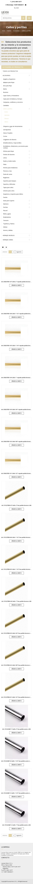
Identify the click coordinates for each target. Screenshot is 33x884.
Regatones (6, 177)
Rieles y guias (7, 214)
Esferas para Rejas (8, 151)
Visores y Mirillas (8, 230)
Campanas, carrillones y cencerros (13, 102)
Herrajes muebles (9, 235)
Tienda (9, 31)
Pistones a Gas (7, 171)
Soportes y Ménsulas (9, 184)
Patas (4, 164)
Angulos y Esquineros (9, 79)
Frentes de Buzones (9, 154)
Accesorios (16, 31)
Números (6, 204)
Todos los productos (10, 71)
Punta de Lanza (7, 174)
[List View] (6, 247)
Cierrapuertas (7, 129)
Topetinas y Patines (8, 224)
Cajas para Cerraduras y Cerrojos (12, 99)
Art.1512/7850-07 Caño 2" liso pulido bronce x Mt (16, 505)
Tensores (6, 220)
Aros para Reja (7, 85)
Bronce (6, 118)
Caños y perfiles (26, 31)
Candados (6, 105)
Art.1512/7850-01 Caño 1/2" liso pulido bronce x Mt (16, 697)
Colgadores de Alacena (9, 139)
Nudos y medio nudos (9, 161)
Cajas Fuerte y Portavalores (11, 95)
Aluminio (6, 115)
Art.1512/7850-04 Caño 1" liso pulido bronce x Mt (16, 601)
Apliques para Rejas (8, 82)
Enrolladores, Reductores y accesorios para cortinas (15, 147)
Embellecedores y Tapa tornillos (12, 143)
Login (17, 8)
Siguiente (18, 252)
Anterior (5, 252)
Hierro (6, 122)
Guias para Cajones (8, 200)
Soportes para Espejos (9, 181)
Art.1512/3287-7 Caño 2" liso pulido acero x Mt (16, 729)
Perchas (5, 207)
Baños (5, 89)
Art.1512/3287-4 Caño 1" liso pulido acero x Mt (16, 825)
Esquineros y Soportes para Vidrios (13, 194)
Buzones (5, 92)
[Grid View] (2, 247)
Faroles (5, 197)
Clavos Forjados (7, 133)
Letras (5, 158)
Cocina (5, 136)
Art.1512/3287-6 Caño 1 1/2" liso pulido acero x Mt (16, 761)
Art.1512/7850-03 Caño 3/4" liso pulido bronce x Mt (16, 633)
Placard (5, 210)
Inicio (3, 31)
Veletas (5, 227)
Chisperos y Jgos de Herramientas (12, 126)
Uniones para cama (8, 191)
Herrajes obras (8, 240)
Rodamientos (7, 217)
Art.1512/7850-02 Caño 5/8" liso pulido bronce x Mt (16, 665)
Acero (6, 112)
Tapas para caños (8, 187)
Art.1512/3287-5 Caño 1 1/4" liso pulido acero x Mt (16, 793)
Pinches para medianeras (10, 167)
